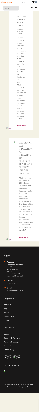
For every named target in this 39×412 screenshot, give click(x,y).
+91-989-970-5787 (13, 283)
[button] (32, 7)
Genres (6, 312)
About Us (7, 304)
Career (6, 320)
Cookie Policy (9, 349)
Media (6, 334)
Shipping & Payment (12, 338)
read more (21, 126)
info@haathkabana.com (15, 290)
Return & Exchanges (11, 342)
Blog (5, 308)
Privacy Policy (9, 316)
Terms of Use (9, 345)
